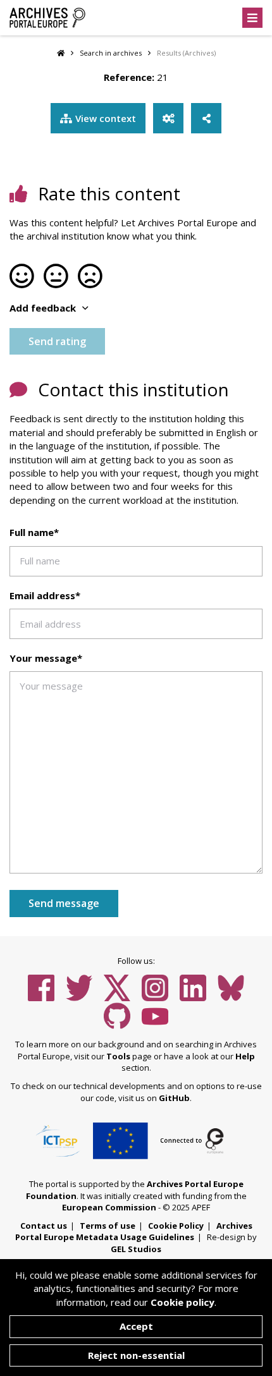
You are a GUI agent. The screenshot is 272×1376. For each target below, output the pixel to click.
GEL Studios (136, 1249)
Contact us (43, 1225)
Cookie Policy (176, 1225)
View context (105, 118)
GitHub (174, 1098)
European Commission (109, 1207)
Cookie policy (182, 1302)
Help (245, 1056)
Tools (118, 1056)
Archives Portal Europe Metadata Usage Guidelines (133, 1231)
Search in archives (111, 53)
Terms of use (107, 1225)
